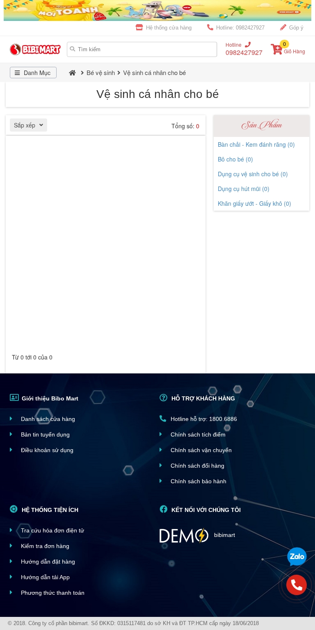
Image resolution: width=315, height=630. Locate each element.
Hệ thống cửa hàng (168, 28)
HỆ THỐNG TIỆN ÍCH (49, 510)
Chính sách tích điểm (197, 434)
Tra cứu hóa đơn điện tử (51, 530)
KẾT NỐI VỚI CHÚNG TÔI (205, 510)
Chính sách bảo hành (197, 481)
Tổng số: (185, 126)
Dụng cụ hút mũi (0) (243, 188)
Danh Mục (36, 72)
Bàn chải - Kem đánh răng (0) (256, 144)
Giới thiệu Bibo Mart (49, 398)
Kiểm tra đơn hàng (44, 546)
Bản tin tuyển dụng (44, 434)
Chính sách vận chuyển (200, 450)
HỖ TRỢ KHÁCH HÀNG (202, 398)
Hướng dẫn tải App (44, 577)
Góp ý (296, 28)
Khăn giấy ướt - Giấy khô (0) (254, 203)
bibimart (223, 535)
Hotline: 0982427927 (240, 28)
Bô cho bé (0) (235, 159)
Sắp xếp (24, 125)
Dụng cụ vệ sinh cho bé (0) (253, 174)
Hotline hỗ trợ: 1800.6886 (203, 419)
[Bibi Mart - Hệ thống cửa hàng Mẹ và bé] (36, 49)
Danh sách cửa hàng (47, 419)
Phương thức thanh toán (51, 592)
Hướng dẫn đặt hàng (47, 561)
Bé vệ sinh (101, 72)
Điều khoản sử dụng (46, 450)
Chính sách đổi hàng (196, 465)
